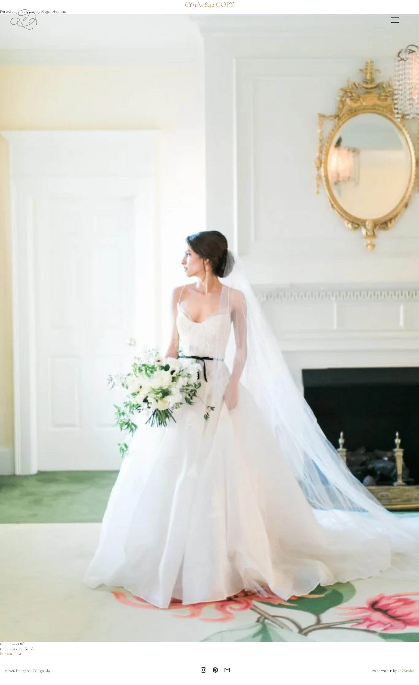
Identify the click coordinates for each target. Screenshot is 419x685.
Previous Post (10, 653)
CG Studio (405, 670)
